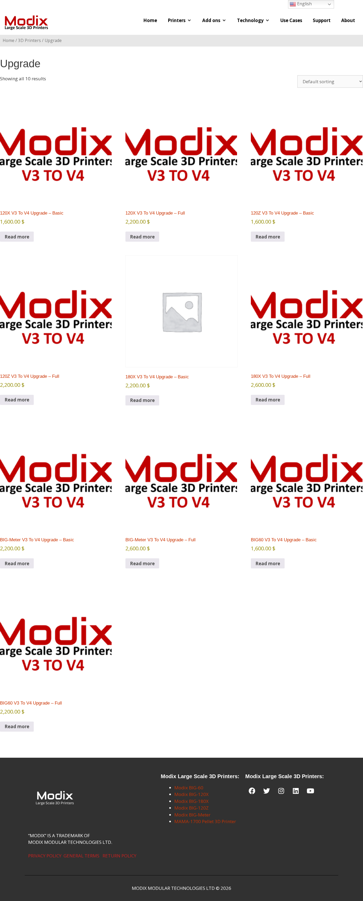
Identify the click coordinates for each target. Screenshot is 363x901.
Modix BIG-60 (188, 788)
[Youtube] (310, 791)
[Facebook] (252, 791)
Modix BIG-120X (191, 794)
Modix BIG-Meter (192, 815)
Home (8, 40)
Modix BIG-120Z (191, 808)
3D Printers (29, 40)
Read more (17, 237)
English (304, 4)
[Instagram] (281, 791)
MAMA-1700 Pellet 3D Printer (205, 821)
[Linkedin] (295, 791)
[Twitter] (266, 791)
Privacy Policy (44, 856)
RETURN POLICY (119, 856)
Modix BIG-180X (191, 801)
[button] (179, 20)
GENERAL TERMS (81, 856)
